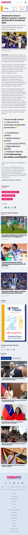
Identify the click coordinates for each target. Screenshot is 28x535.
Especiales (14, 512)
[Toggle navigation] (25, 2)
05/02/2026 (6, 268)
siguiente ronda (7, 199)
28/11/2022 (5, 239)
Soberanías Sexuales (14, 531)
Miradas (14, 521)
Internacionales (14, 499)
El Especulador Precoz (14, 510)
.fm (9, 487)
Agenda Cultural (14, 529)
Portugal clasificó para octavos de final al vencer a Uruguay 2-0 (14, 236)
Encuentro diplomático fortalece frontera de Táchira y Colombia (13, 466)
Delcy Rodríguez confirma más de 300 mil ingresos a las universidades (12, 422)
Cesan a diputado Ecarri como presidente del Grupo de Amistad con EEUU (13, 379)
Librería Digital (14, 515)
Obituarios (14, 518)
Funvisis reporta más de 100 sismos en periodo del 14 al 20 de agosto (14, 444)
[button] (14, 323)
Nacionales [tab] (17, 358)
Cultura (14, 501)
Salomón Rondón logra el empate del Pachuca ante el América (14, 292)
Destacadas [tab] (7, 358)
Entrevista (14, 526)
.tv (6, 487)
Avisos (14, 507)
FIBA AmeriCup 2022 (8, 195)
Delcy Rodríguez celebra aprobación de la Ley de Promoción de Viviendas (14, 401)
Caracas (14, 493)
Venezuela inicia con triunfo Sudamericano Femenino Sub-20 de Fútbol (14, 264)
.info (3, 487)
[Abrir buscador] (21, 2)
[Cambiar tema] (17, 2)
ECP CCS (24, 487)
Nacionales (14, 496)
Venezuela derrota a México (10, 192)
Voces (14, 504)
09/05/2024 (6, 295)
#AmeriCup (15, 154)
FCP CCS (18, 487)
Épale (13, 487)
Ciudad (14, 523)
